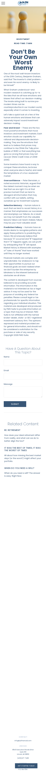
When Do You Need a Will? (19, 468)
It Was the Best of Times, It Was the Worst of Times (22, 449)
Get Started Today (26, 766)
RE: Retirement (12, 430)
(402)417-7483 (23, 758)
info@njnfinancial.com (23, 741)
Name (6, 356)
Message (8, 384)
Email (6, 370)
